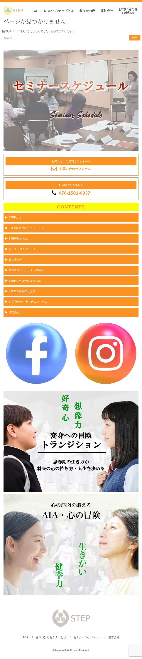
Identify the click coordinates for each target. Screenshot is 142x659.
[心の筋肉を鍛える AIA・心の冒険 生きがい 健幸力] (71, 594)
